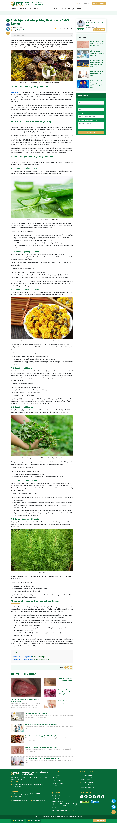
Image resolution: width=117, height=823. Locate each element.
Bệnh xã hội (20, 13)
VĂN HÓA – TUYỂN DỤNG (68, 9)
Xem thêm (80, 29)
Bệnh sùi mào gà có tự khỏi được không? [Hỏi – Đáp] (41, 747)
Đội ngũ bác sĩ (56, 778)
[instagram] (94, 796)
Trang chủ (14, 9)
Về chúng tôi (56, 775)
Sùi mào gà (28, 13)
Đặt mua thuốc (57, 780)
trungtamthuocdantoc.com (20, 800)
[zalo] (86, 796)
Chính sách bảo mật (86, 775)
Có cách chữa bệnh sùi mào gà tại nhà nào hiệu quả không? (65, 692)
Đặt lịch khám (100, 29)
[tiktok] (98, 796)
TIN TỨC (55, 9)
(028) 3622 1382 (33, 821)
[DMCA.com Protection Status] (84, 802)
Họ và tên (80, 100)
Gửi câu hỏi (91, 132)
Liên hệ (79, 9)
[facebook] (81, 796)
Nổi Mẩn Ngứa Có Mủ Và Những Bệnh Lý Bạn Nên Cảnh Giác (97, 44)
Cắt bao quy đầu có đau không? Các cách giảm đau (97, 53)
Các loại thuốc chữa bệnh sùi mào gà (36, 713)
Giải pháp (47, 9)
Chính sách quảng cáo (87, 782)
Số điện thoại (81, 113)
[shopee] (102, 796)
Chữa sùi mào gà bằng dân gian (23, 659)
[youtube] (90, 796)
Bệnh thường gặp (35, 9)
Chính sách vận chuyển (87, 787)
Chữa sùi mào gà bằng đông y (22, 657)
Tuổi (79, 107)
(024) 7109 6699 (17, 821)
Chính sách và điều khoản (88, 785)
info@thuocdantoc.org (39, 800)
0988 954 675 (71, 810)
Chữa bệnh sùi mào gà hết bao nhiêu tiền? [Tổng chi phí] (42, 758)
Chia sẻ (8, 24)
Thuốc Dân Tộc (21, 30)
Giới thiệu (23, 9)
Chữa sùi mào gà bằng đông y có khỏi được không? (40, 736)
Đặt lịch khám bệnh (58, 783)
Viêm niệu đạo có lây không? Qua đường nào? (96, 73)
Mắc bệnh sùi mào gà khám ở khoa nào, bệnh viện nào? (41, 725)
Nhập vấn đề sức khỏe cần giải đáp (87, 120)
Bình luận (8, 28)
